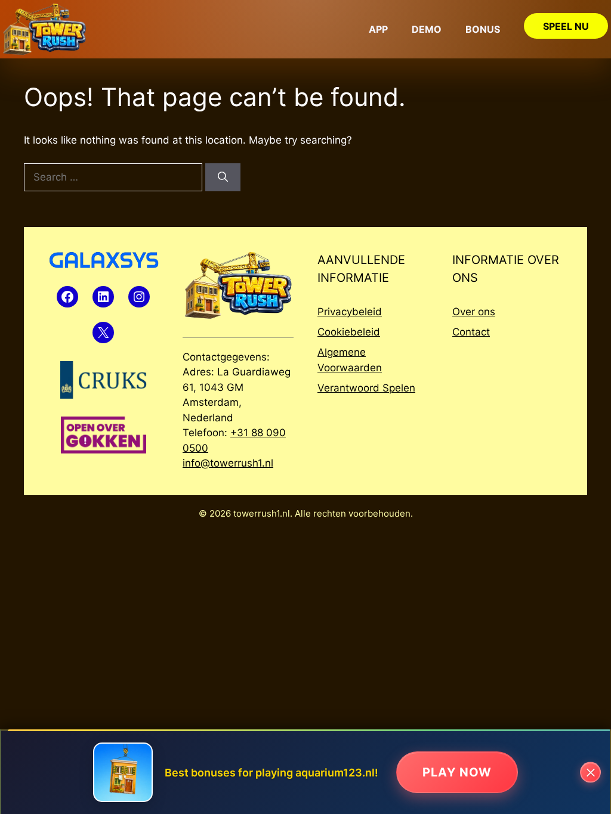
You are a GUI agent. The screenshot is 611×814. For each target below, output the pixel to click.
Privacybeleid (349, 312)
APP (378, 29)
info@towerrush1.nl (228, 463)
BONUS (482, 29)
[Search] (222, 177)
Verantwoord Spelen (366, 388)
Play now (457, 772)
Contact (471, 332)
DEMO (427, 29)
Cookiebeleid (348, 332)
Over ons (473, 312)
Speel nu (566, 26)
